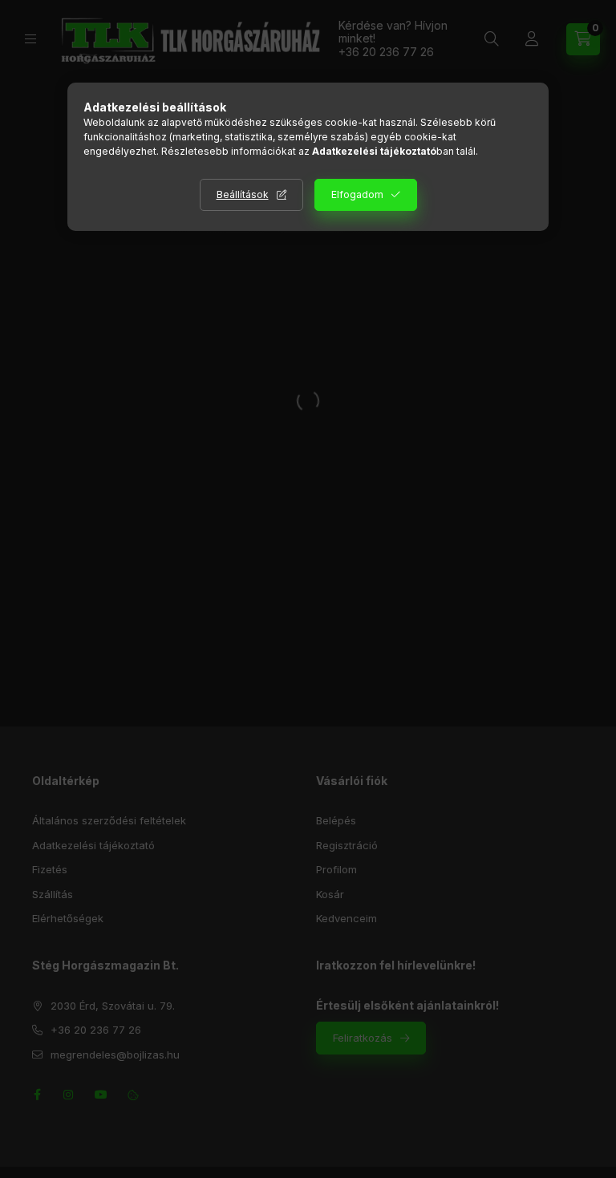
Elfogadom (357, 194)
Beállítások (243, 194)
